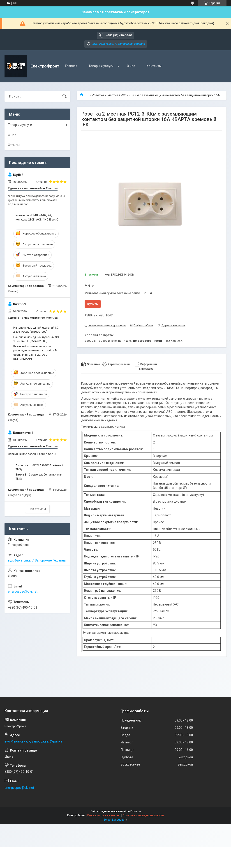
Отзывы (14, 145)
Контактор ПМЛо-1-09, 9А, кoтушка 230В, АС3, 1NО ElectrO (37, 217)
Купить (92, 304)
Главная (71, 66)
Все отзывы (37, 509)
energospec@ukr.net (22, 591)
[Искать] (64, 96)
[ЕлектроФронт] (16, 66)
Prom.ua (135, 811)
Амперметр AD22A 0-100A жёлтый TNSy (39, 467)
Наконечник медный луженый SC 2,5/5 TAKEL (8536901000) (36, 329)
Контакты (154, 66)
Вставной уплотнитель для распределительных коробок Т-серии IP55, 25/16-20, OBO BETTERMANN (35, 352)
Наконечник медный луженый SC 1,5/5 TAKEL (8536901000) (36, 339)
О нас (131, 66)
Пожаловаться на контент (104, 815)
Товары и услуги (101, 66)
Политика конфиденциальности (143, 815)
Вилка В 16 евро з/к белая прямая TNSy (39, 476)
